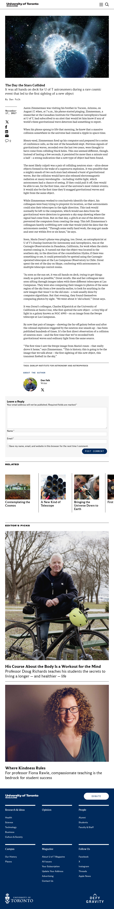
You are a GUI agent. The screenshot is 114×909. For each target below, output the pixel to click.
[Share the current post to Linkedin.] (6, 131)
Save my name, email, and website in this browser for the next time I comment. (48, 446)
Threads (83, 871)
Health (8, 817)
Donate (96, 796)
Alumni (82, 817)
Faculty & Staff (86, 827)
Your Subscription (51, 866)
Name (10, 430)
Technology (11, 827)
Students (83, 822)
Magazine (47, 849)
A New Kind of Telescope (50, 504)
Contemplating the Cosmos (17, 504)
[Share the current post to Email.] (6, 136)
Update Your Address (52, 871)
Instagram (84, 866)
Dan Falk (14, 99)
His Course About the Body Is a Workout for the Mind (53, 666)
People (82, 810)
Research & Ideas (15, 810)
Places (8, 861)
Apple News (85, 876)
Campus (9, 849)
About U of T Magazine (53, 856)
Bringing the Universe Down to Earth (86, 505)
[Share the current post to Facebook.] (6, 127)
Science (9, 822)
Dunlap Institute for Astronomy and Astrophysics (59, 366)
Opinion (46, 810)
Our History (11, 856)
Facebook (84, 856)
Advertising (48, 876)
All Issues (47, 861)
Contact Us (47, 881)
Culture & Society (14, 837)
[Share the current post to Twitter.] (6, 122)
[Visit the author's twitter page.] (42, 390)
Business (9, 832)
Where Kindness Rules (25, 768)
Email (10, 438)
